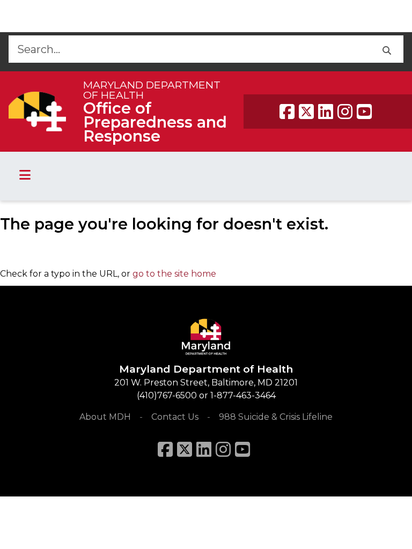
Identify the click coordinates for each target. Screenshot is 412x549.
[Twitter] (306, 111)
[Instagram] (344, 111)
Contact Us (174, 417)
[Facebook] (287, 111)
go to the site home (174, 274)
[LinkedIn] (203, 449)
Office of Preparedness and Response (155, 122)
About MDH (105, 417)
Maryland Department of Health (151, 89)
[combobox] (189, 49)
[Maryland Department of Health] (37, 111)
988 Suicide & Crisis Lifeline (276, 417)
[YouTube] (364, 111)
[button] (386, 49)
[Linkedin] (325, 111)
